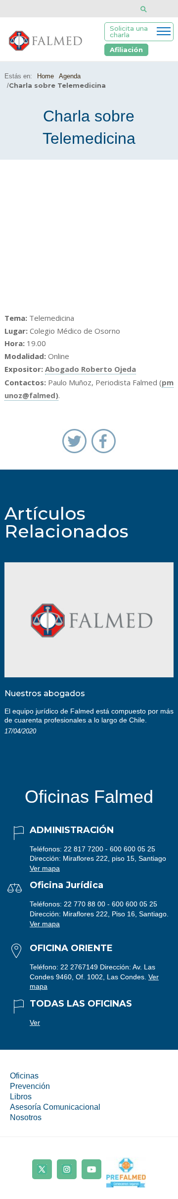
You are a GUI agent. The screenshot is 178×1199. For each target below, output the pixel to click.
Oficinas (24, 1076)
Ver (35, 1022)
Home (45, 76)
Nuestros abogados (44, 693)
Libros (21, 1096)
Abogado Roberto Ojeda (90, 369)
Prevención (30, 1086)
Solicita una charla (129, 31)
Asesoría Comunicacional (55, 1107)
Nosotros (26, 1117)
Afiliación (126, 50)
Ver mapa (45, 868)
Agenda (70, 76)
